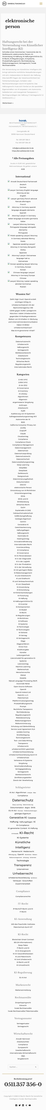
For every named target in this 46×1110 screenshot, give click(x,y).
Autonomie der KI (33, 52)
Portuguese (23, 233)
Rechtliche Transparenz (23, 709)
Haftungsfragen (23, 530)
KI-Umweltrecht (23, 965)
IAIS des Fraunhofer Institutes (23, 924)
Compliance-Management (23, 445)
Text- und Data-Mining (23, 740)
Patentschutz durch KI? (23, 927)
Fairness (20, 811)
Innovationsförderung (23, 541)
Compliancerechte (23, 896)
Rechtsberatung (27, 61)
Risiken (34, 854)
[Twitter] (20, 1105)
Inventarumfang (23, 547)
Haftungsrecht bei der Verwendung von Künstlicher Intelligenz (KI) (22, 45)
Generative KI (23, 524)
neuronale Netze (23, 684)
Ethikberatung (23, 502)
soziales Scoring (23, 732)
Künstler (23, 652)
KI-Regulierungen (17, 59)
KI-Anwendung (23, 587)
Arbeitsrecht (23, 356)
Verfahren (34, 878)
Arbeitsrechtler (23, 1042)
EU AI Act (13, 811)
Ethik (23, 496)
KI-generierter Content (17, 828)
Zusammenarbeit (22, 884)
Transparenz (23, 743)
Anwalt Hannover (23, 1039)
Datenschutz (23, 451)
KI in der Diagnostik (23, 559)
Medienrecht (28, 851)
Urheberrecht (23, 344)
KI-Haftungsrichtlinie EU (32, 56)
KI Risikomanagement (23, 573)
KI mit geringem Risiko (23, 570)
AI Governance (23, 388)
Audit (23, 411)
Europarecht (23, 1047)
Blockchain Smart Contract (23, 939)
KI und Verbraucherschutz (23, 581)
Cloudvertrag (23, 436)
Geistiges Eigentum (23, 519)
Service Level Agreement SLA (23, 729)
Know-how (23, 647)
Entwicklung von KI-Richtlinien (23, 490)
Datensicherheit (23, 459)
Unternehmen (23, 869)
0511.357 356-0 (23, 1084)
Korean (23, 270)
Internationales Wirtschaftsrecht (23, 1053)
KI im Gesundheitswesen (23, 954)
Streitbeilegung (23, 735)
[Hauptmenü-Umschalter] (41, 3)
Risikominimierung (23, 723)
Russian (23, 287)
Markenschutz (23, 669)
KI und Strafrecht (23, 578)
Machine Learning (23, 667)
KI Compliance (23, 550)
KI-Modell (23, 610)
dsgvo (27, 808)
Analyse (29, 792)
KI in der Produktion (23, 564)
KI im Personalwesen (23, 556)
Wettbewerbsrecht (23, 353)
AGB (23, 169)
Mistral (23, 675)
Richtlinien (28, 854)
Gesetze (32, 818)
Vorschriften (27, 881)
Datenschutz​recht (23, 341)
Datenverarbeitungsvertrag (23, 462)
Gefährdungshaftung (23, 516)
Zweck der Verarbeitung (23, 780)
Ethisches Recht (23, 361)
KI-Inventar (23, 604)
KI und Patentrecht (23, 957)
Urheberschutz (23, 757)
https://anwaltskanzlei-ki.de (23, 151)
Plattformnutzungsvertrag (23, 701)
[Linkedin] (23, 1105)
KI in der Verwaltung (23, 567)
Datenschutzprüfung (23, 453)
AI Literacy (23, 394)
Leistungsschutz (23, 655)
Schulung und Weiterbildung (23, 726)
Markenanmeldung (23, 990)
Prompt (23, 706)
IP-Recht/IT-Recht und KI (23, 909)
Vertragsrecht (24, 63)
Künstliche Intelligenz (22, 844)
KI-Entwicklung (23, 590)
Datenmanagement (23, 448)
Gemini (23, 522)
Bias (34, 792)
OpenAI (23, 689)
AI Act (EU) (23, 385)
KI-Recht (5, 59)
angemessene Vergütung (23, 402)
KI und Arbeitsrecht (23, 576)
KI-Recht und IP (23, 962)
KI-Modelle (15, 833)
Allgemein (23, 399)
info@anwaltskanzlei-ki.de (23, 148)
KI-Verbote (23, 632)
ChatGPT (23, 431)
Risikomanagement (10, 63)
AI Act (12, 792)
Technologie (23, 860)
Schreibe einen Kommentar (13, 52)
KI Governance (23, 553)
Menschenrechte (23, 672)
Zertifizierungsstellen (23, 777)
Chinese (23, 278)
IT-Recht (23, 912)
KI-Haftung (17, 56)
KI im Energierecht (23, 951)
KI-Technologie (23, 627)
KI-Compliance (22, 825)
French (23, 204)
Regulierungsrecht (23, 364)
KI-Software (23, 621)
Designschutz (23, 476)
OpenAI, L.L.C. (23, 695)
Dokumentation (23, 482)
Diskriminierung (28, 804)
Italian (23, 221)
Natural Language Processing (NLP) (23, 681)
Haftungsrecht (23, 347)
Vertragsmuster (23, 1023)
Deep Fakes (23, 945)
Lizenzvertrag (23, 664)
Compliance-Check (23, 442)
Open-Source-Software (23, 686)
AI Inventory (23, 391)
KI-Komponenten (23, 607)
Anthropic (23, 405)
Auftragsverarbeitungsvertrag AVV (23, 416)
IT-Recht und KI (23, 948)
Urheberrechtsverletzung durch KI (23, 755)
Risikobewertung (23, 718)
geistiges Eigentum (23, 814)
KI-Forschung (23, 596)
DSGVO (23, 485)
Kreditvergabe (23, 650)
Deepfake (23, 468)
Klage (23, 641)
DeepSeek (23, 470)
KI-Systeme (29, 59)
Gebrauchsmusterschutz (23, 513)
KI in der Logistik (23, 561)
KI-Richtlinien (23, 618)
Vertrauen (17, 881)
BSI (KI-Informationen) (23, 942)
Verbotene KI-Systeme (23, 760)
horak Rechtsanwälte (23, 1008)
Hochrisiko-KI (23, 536)
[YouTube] (30, 1105)
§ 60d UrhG (23, 382)
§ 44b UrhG (23, 379)
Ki (34, 822)
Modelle (23, 678)
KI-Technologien (23, 630)
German (23, 187)
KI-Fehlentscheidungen (23, 593)
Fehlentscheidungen (30, 811)
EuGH (23, 507)
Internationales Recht (23, 367)
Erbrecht (23, 1005)
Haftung (14, 822)
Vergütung (23, 763)
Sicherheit (33, 857)
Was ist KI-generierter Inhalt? (23, 330)
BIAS (23, 422)
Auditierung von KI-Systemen (23, 414)
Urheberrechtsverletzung (23, 752)
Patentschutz (23, 698)
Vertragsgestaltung (23, 769)
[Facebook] (16, 1105)
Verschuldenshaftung (23, 766)
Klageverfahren (23, 644)
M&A (23, 1056)
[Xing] (26, 1105)
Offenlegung (12, 854)
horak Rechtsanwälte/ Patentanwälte (23, 1011)
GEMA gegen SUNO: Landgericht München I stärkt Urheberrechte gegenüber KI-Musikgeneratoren (23, 313)
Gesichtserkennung (23, 527)
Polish (23, 241)
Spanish (23, 213)
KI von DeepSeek (23, 584)
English (23, 196)
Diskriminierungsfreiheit (23, 479)
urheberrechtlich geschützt (23, 749)
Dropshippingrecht (23, 1002)
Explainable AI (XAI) (23, 510)
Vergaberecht (23, 1059)
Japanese (23, 253)
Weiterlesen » (7, 103)
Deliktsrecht (7, 54)
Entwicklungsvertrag (23, 493)
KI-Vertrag (23, 635)
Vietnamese (23, 261)
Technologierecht (23, 358)
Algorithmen (23, 396)
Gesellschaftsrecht (23, 1050)
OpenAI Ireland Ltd (23, 692)
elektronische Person (21, 54)
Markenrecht (17, 851)
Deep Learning (23, 465)
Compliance (23, 439)
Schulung (26, 857)
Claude (23, 434)
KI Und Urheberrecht (23, 959)
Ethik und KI (23, 499)
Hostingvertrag (23, 539)
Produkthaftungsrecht (11, 61)
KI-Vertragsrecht (23, 638)
